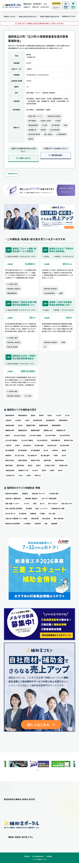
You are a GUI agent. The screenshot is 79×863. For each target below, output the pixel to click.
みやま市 (35, 470)
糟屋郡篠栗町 (56, 425)
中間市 (55, 455)
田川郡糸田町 (39, 445)
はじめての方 (45, 7)
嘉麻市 (7, 435)
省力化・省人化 (10, 513)
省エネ (42, 503)
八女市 (20, 475)
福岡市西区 (47, 460)
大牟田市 (18, 420)
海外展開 (29, 508)
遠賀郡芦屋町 (37, 420)
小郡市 (27, 420)
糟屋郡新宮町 (22, 430)
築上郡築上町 (32, 455)
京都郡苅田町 (9, 470)
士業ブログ (35, 7)
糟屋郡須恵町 (35, 430)
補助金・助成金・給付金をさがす (28, 16)
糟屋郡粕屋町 (43, 425)
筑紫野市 (8, 455)
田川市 (46, 450)
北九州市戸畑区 (50, 435)
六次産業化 (27, 523)
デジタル (27, 503)
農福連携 (54, 523)
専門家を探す (37, 4)
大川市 (67, 415)
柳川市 (60, 470)
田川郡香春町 (9, 450)
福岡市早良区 (9, 460)
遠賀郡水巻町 (9, 425)
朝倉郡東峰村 (22, 415)
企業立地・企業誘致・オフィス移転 (16, 518)
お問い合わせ (25, 158)
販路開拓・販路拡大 (31, 498)
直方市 (64, 455)
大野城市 (8, 420)
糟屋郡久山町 (48, 430)
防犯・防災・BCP (67, 503)
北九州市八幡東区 (27, 440)
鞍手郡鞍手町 (55, 440)
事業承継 (33, 513)
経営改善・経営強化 (11, 493)
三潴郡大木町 (63, 465)
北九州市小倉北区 (20, 435)
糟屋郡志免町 (9, 430)
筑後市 (64, 450)
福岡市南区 (20, 465)
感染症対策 (35, 518)
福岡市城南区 (22, 460)
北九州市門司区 (65, 435)
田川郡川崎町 (64, 445)
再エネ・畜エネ (53, 503)
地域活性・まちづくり (38, 493)
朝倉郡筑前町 (9, 415)
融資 (46, 523)
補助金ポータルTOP (9, 16)
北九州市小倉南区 (35, 435)
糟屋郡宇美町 (30, 425)
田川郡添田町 (22, 450)
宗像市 (52, 470)
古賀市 (17, 445)
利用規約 (49, 856)
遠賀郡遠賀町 (63, 420)
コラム (45, 4)
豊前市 (38, 465)
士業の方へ (27, 7)
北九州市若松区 (42, 440)
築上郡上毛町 (19, 455)
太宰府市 (55, 450)
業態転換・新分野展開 (12, 523)
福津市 (30, 465)
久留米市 (8, 445)
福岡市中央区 (35, 460)
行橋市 (28, 475)
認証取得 (38, 523)
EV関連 (42, 513)
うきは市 (58, 415)
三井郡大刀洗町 (49, 465)
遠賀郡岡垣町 (50, 420)
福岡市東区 (9, 465)
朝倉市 (33, 415)
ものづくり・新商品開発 (49, 498)
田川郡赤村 (27, 445)
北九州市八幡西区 (11, 440)
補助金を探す (27, 4)
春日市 (20, 425)
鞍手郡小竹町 (68, 440)
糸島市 (49, 415)
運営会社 (27, 856)
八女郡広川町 (9, 475)
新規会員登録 (56, 3)
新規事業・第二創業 (58, 508)
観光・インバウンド (42, 508)
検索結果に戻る (13, 173)
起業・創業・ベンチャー (12, 503)
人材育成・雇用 (54, 493)
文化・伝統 (51, 513)
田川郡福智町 (35, 450)
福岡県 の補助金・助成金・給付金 (49, 16)
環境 (34, 503)
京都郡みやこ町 (23, 470)
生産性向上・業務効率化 (13, 498)
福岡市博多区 (59, 460)
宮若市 (44, 470)
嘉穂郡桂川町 (61, 430)
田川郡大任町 (51, 445)
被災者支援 (46, 518)
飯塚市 (41, 415)
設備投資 (25, 493)
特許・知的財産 (59, 518)
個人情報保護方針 (38, 856)
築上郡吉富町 (45, 455)
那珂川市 (38, 475)
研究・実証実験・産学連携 (13, 508)
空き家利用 (22, 513)
